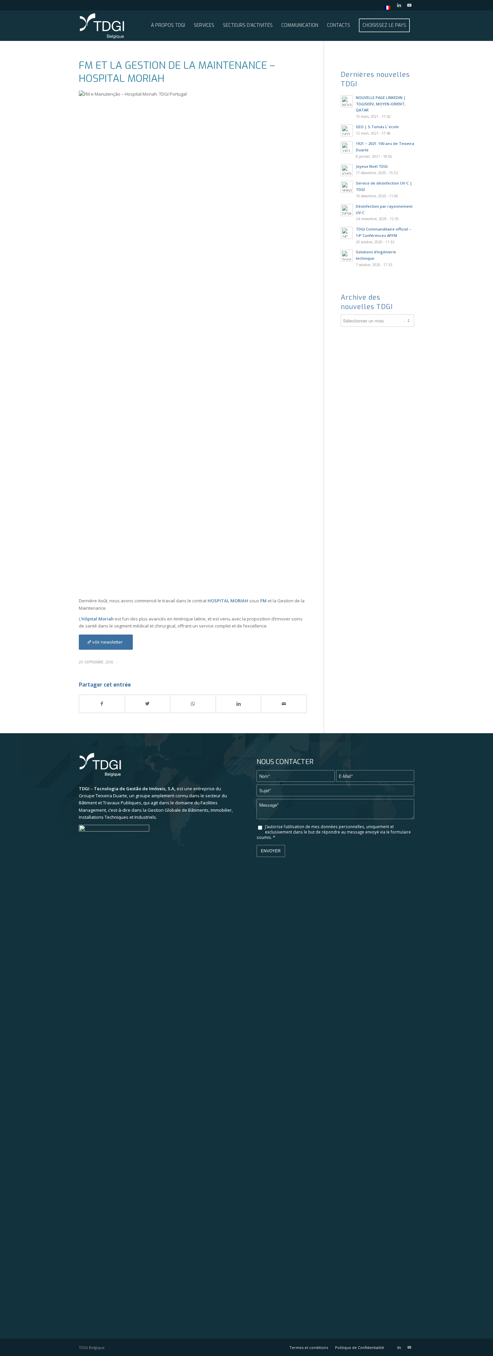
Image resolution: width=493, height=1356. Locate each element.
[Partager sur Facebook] (102, 703)
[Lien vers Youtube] (409, 5)
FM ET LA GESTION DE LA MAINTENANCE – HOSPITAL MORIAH (177, 72)
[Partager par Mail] (284, 703)
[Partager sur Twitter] (147, 703)
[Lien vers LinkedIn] (399, 5)
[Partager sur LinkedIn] (238, 703)
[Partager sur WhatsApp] (193, 703)
